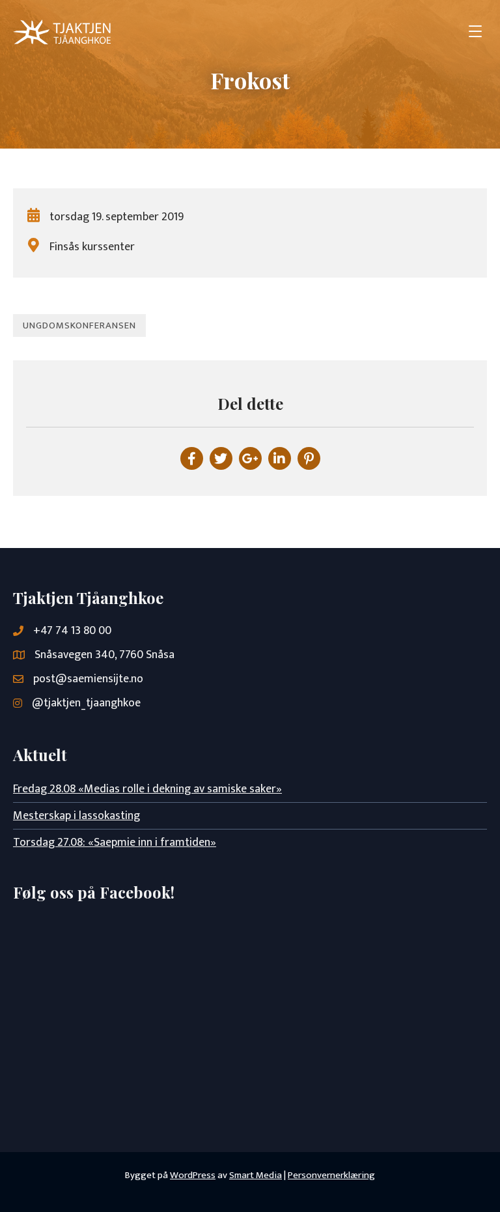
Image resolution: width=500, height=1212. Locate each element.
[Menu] (475, 32)
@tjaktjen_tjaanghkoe (86, 703)
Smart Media (255, 1175)
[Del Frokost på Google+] (250, 458)
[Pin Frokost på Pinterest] (309, 458)
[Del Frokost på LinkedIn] (279, 458)
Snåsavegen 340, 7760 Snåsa (104, 655)
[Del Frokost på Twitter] (221, 458)
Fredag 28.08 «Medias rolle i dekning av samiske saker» (147, 789)
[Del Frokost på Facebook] (191, 458)
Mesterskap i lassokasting (76, 816)
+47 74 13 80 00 (72, 631)
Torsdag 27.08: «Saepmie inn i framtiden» (114, 842)
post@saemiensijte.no (88, 679)
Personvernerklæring (331, 1175)
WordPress (192, 1175)
